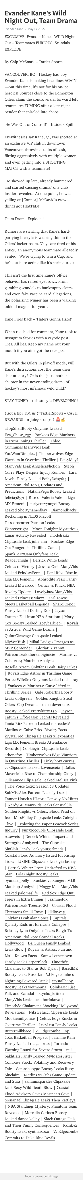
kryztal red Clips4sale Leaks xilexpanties (39, 736)
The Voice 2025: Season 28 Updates (38, 786)
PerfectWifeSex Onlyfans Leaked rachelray (41, 679)
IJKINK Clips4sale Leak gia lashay (47, 861)
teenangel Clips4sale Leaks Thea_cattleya (40, 1100)
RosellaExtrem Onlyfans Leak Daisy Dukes (41, 667)
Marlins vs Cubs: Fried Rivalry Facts (36, 729)
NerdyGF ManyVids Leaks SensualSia (40, 805)
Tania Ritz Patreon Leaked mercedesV (37, 723)
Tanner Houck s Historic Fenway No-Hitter (41, 798)
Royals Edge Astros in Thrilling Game (40, 673)
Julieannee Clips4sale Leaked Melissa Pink (41, 780)
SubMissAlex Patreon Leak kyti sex (35, 792)
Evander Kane (14, 29)
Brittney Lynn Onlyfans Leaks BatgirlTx (38, 930)
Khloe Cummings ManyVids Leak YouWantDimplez (33, 447)
